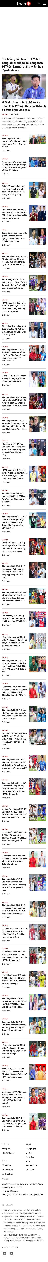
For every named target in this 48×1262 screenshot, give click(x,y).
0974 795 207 (23, 1194)
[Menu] (44, 3)
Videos (8, 1165)
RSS (28, 1161)
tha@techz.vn (37, 1194)
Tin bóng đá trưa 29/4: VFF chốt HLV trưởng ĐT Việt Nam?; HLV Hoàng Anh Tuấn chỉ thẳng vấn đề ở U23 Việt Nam (14, 522)
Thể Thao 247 (32, 1165)
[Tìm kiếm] (37, 3)
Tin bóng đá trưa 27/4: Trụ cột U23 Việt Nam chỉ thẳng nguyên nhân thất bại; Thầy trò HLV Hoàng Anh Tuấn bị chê (14, 666)
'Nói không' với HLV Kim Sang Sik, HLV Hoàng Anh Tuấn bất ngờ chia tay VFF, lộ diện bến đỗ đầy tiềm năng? (14, 449)
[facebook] (4, 1253)
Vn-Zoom (30, 1170)
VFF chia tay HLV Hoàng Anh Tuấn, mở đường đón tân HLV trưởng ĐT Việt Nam (14, 618)
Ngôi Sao (30, 1157)
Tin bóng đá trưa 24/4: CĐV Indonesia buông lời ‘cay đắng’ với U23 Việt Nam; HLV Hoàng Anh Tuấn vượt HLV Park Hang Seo (14, 788)
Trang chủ (6, 1148)
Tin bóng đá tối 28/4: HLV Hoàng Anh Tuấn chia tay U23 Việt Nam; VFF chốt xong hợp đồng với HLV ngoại (13, 572)
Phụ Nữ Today (8, 1153)
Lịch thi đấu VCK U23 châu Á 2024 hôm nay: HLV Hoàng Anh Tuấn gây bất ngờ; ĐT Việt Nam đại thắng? (14, 1097)
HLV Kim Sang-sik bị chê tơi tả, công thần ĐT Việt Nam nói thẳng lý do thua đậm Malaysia (24, 106)
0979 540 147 (17, 1187)
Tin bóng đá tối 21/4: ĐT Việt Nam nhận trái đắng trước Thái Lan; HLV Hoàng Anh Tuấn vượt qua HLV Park (14, 884)
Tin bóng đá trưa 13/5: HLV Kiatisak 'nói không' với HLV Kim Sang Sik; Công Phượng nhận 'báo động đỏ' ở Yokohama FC (14, 355)
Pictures (9, 1170)
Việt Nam (5, 114)
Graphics (9, 1174)
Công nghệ (31, 1148)
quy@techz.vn (13, 1191)
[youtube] (11, 1253)
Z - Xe (28, 1153)
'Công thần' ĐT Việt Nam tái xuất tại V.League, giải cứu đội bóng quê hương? (14, 378)
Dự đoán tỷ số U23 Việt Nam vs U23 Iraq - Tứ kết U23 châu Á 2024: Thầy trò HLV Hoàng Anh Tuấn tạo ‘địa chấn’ (14, 739)
